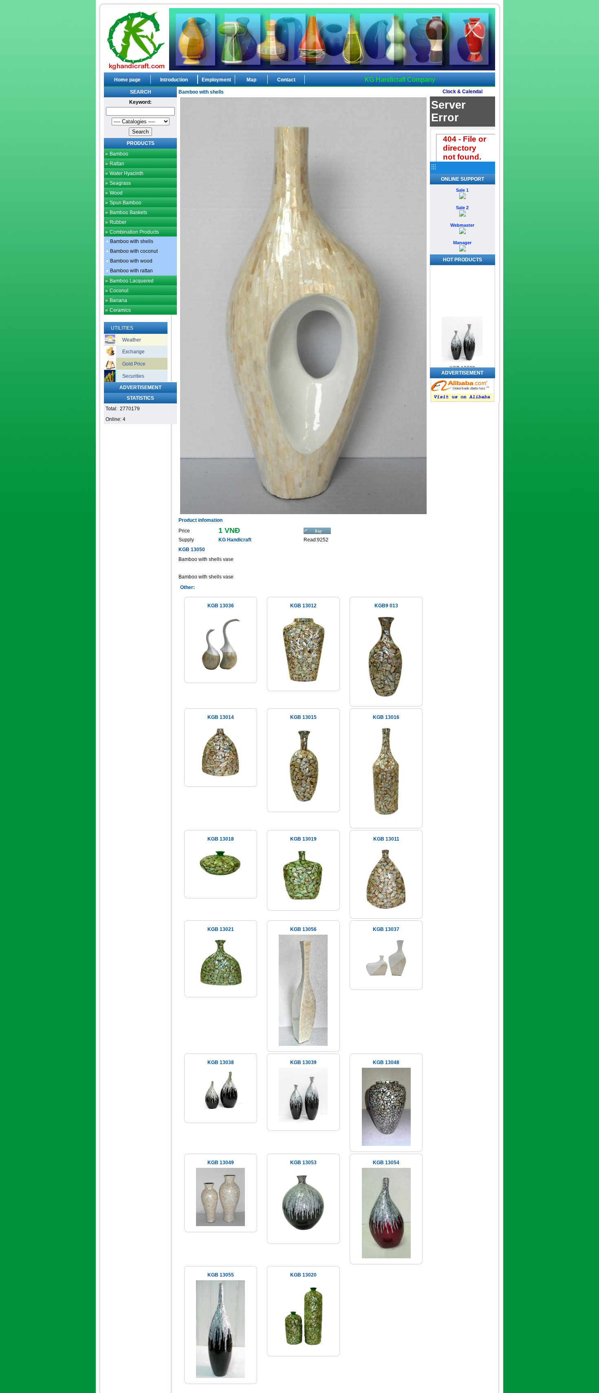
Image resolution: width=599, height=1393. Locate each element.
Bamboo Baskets (128, 212)
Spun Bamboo (125, 203)
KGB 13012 (303, 606)
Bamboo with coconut (134, 251)
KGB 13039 (303, 1062)
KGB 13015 (303, 717)
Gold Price (133, 364)
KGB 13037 (386, 929)
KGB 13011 (386, 839)
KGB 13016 (386, 717)
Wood (116, 193)
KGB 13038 (220, 1062)
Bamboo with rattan (131, 271)
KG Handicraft (234, 540)
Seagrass (120, 183)
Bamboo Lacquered (132, 281)
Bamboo (119, 154)
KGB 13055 (220, 1275)
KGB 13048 (386, 1062)
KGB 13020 (303, 1275)
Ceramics (120, 310)
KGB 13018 (220, 839)
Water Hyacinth (126, 173)
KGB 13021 (220, 929)
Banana (118, 300)
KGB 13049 (220, 1162)
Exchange (133, 352)
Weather (131, 340)
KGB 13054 (386, 1162)
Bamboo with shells (131, 241)
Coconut (119, 290)
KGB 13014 (220, 717)
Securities (133, 376)
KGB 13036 (220, 606)
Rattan (117, 163)
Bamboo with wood (131, 261)
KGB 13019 (303, 839)
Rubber (118, 222)
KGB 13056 (303, 929)
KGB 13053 (303, 1162)
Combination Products (134, 232)
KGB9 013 (386, 606)
